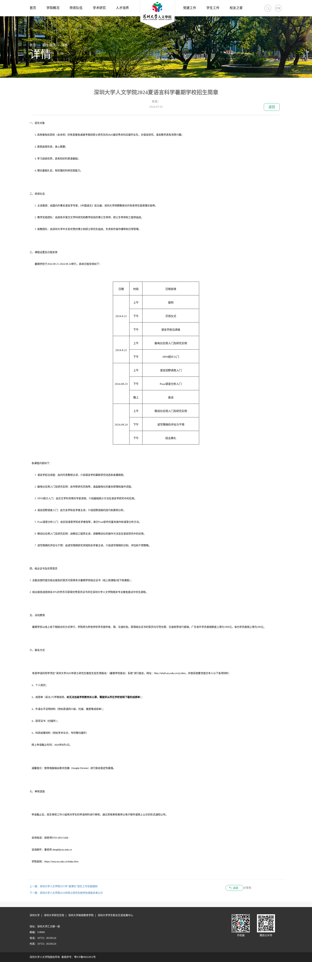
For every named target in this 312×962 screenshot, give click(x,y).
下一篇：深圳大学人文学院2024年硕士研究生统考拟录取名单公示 (66, 893)
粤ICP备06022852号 (85, 957)
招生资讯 (49, 45)
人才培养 (122, 8)
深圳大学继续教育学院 (81, 915)
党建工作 (189, 8)
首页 (33, 8)
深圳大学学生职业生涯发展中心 (115, 915)
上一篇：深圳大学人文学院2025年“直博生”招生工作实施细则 (64, 886)
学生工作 (212, 8)
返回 (271, 107)
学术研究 (99, 8)
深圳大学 (35, 915)
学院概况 (52, 8)
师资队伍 (76, 8)
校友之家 (236, 8)
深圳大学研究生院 (54, 915)
